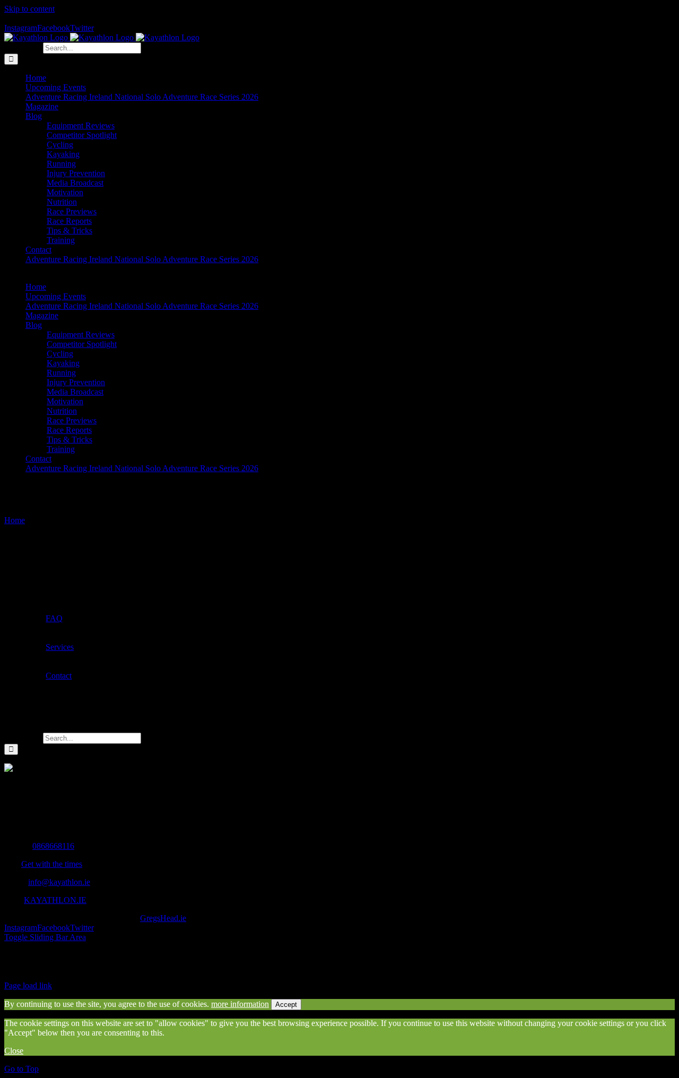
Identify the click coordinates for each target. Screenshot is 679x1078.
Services (60, 646)
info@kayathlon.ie (59, 881)
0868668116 (53, 845)
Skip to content (29, 8)
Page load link (28, 985)
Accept (286, 1005)
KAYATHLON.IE (55, 900)
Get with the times (51, 863)
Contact (59, 675)
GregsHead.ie (163, 918)
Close (13, 1050)
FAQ (54, 618)
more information (240, 1004)
